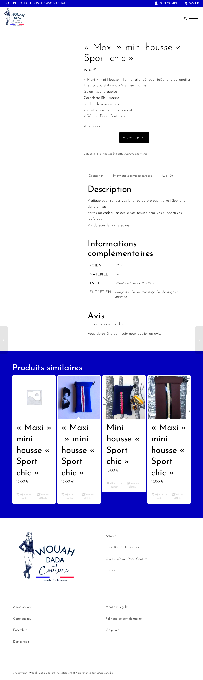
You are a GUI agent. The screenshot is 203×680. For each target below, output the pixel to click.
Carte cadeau (22, 618)
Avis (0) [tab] (167, 175)
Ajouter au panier (134, 137)
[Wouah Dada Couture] (17, 18)
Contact (111, 570)
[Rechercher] (185, 18)
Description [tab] (96, 175)
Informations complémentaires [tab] (132, 175)
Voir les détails (44, 496)
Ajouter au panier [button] (25, 496)
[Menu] (193, 18)
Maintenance (83, 673)
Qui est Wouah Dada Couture (126, 559)
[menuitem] (167, 3)
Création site (64, 673)
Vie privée (112, 630)
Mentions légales (117, 607)
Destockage (21, 641)
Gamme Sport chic (136, 154)
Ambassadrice (22, 607)
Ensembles (20, 630)
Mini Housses (104, 154)
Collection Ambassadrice (122, 547)
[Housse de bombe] (4, 340)
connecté (121, 334)
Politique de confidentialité (124, 618)
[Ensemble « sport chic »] (199, 340)
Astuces (111, 536)
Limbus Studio (104, 673)
